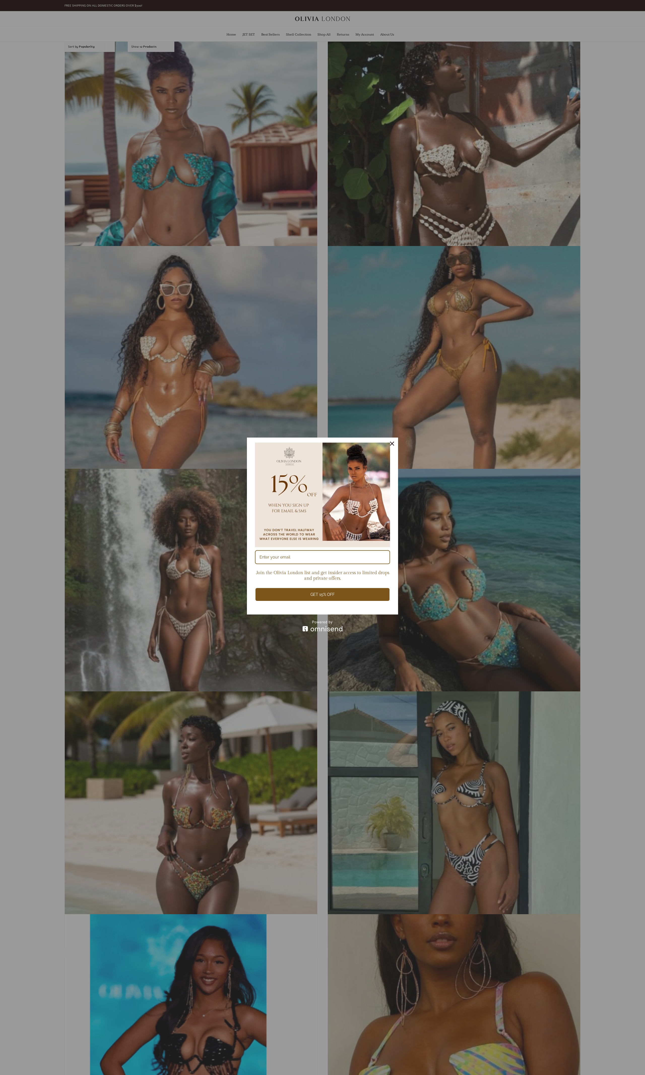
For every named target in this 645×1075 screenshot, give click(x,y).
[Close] (392, 444)
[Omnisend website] (322, 626)
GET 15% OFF (322, 594)
